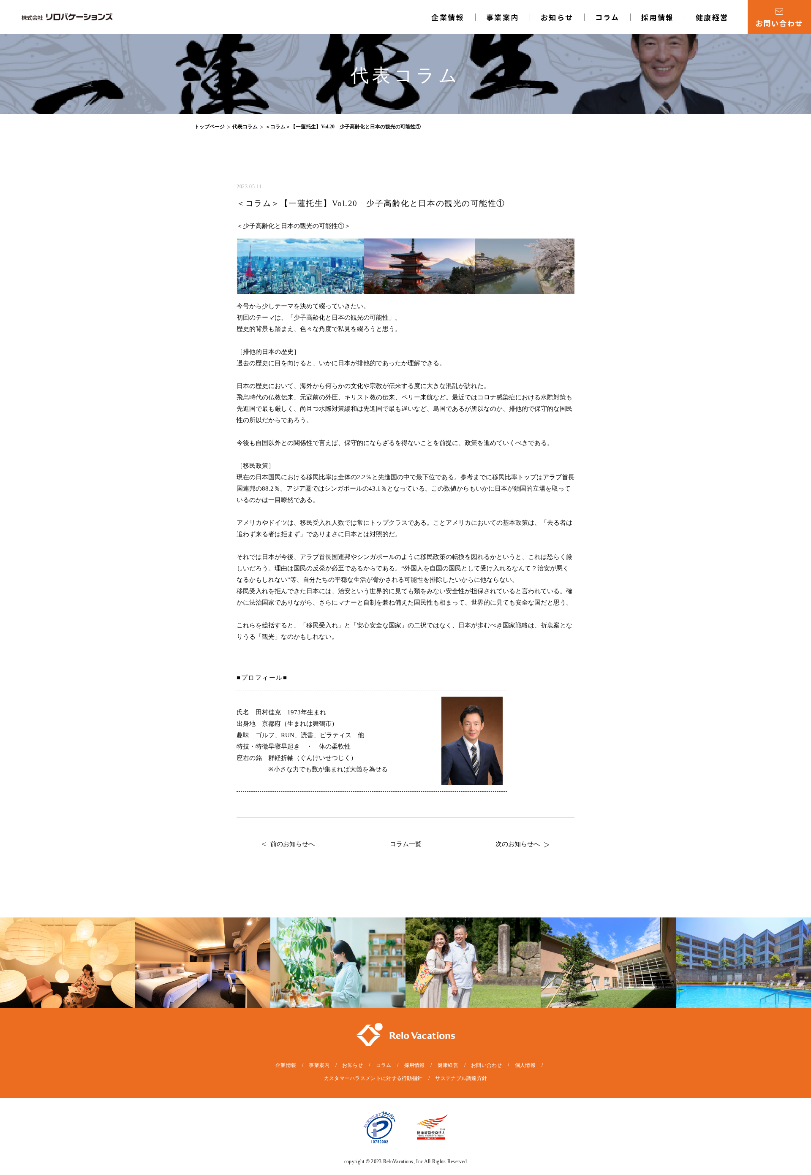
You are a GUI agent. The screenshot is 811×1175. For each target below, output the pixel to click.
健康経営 (712, 17)
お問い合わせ (486, 1065)
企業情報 (447, 17)
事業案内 (319, 1065)
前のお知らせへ (292, 844)
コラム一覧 (406, 844)
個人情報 (525, 1065)
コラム (607, 17)
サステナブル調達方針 (461, 1078)
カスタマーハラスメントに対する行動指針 (373, 1078)
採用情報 (657, 17)
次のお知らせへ (517, 844)
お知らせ (557, 17)
